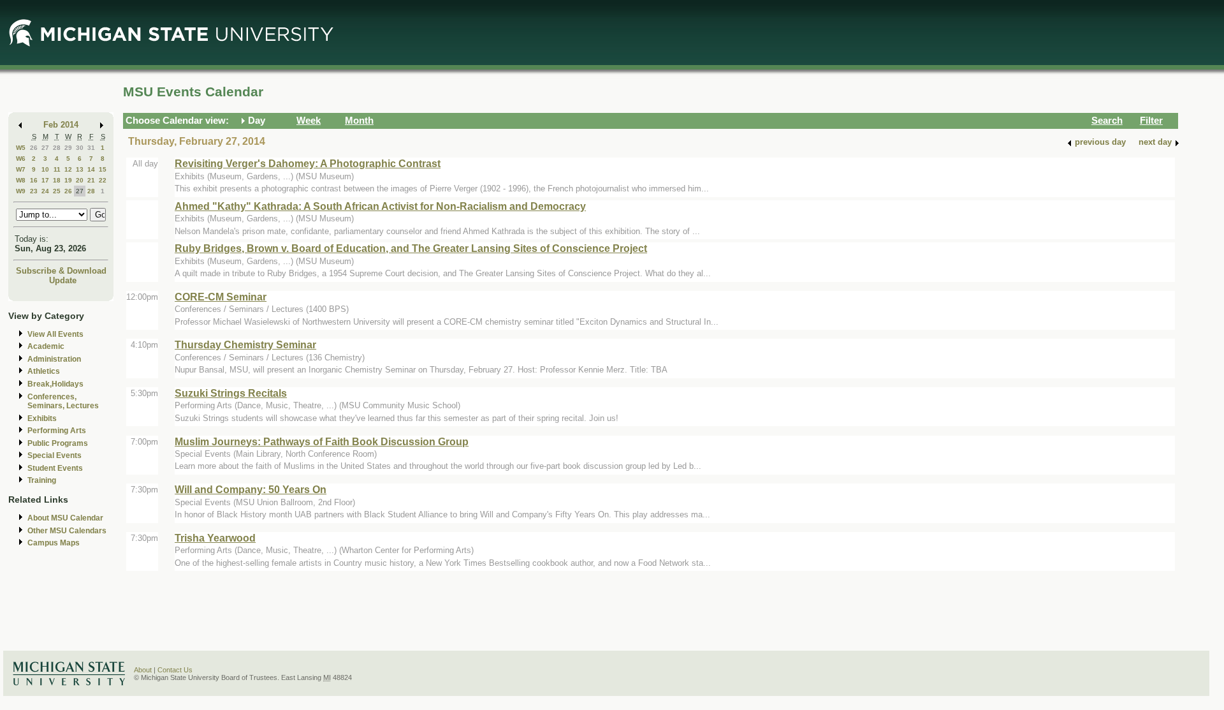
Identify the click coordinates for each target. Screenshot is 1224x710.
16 (34, 180)
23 (34, 191)
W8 (21, 180)
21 (91, 180)
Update (62, 280)
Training (41, 480)
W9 (21, 191)
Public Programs (57, 443)
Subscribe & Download (61, 271)
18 (57, 180)
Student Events (55, 468)
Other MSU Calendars (66, 530)
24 (45, 191)
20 (80, 180)
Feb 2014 (60, 124)
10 (45, 169)
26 (34, 147)
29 (68, 147)
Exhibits (42, 418)
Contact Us (175, 670)
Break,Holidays (55, 384)
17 (45, 180)
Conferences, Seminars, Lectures (63, 401)
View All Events (55, 334)
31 (91, 147)
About (143, 670)
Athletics (43, 371)
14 (91, 169)
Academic (45, 346)
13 (80, 169)
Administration (54, 359)
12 (68, 169)
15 (102, 169)
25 (57, 191)
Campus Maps (53, 542)
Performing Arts (56, 430)
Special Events (54, 455)
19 (68, 180)
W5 (21, 147)
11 (57, 169)
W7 (21, 169)
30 (80, 147)
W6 (21, 158)
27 (45, 147)
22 (102, 180)
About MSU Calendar (65, 518)
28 (57, 147)
